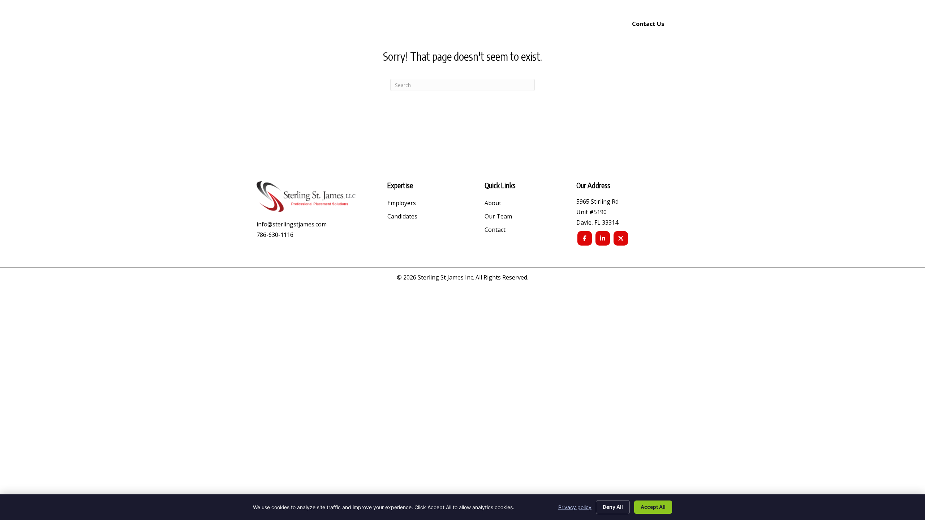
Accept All (653, 507)
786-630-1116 (275, 235)
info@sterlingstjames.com (292, 224)
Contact (495, 230)
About (493, 203)
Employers (401, 203)
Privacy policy (574, 507)
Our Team (498, 216)
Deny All (613, 507)
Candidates (402, 216)
